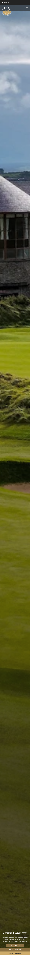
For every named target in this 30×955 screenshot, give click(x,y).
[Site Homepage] (7, 11)
